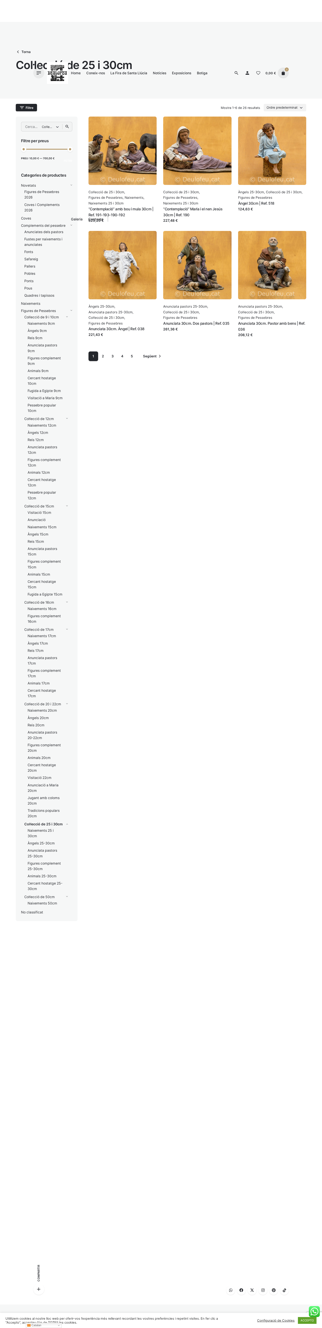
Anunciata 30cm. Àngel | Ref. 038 (116, 329)
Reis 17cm (36, 651)
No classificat (32, 912)
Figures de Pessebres (38, 311)
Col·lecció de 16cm (39, 602)
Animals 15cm (39, 574)
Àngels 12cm (38, 433)
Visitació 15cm (39, 513)
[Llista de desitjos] (258, 72)
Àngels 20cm (38, 718)
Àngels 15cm (38, 534)
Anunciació (37, 520)
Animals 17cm (39, 683)
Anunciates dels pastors (43, 232)
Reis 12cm (36, 440)
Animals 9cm (38, 371)
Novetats (28, 185)
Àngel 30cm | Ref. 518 (256, 203)
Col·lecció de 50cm (39, 897)
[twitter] (252, 1290)
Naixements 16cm (42, 609)
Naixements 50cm (42, 903)
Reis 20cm (36, 725)
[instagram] (262, 1290)
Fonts (28, 252)
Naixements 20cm (42, 710)
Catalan (36, 1325)
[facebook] (241, 1290)
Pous (28, 288)
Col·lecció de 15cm (39, 506)
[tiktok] (284, 1290)
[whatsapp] (230, 1290)
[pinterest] (273, 1290)
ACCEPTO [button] (307, 1320)
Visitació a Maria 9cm (45, 398)
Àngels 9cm (37, 331)
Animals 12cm (39, 472)
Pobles (29, 273)
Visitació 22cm (39, 778)
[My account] (247, 72)
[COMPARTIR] (38, 1289)
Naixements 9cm (41, 323)
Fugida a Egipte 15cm (45, 594)
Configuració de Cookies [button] (276, 1321)
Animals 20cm (39, 758)
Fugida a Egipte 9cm (44, 391)
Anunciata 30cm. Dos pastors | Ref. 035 (196, 323)
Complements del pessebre (43, 225)
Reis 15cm (36, 541)
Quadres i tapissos (39, 295)
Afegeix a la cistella (179, 225)
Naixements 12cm (42, 425)
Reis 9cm (35, 338)
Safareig (31, 259)
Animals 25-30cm (42, 876)
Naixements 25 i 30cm (180, 203)
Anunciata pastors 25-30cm (110, 312)
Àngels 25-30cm (41, 843)
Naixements (30, 303)
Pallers (29, 266)
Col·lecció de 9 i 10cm (41, 317)
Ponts (29, 281)
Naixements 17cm (42, 636)
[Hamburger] (38, 72)
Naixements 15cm (42, 527)
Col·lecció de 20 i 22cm (42, 704)
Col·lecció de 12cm (39, 419)
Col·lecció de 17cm (39, 630)
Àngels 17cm (38, 643)
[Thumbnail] (57, 73)
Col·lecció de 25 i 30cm (43, 824)
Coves (26, 218)
